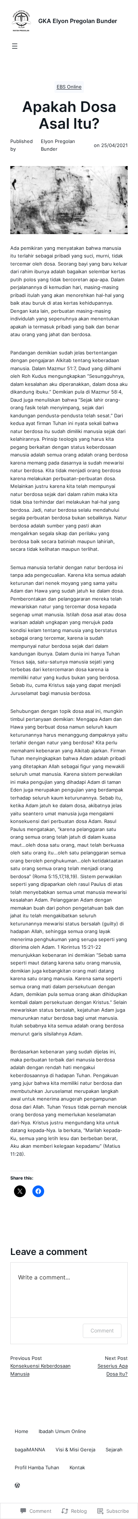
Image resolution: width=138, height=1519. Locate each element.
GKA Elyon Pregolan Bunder (77, 21)
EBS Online (69, 87)
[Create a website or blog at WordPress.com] (17, 1486)
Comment (102, 1330)
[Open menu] (14, 46)
